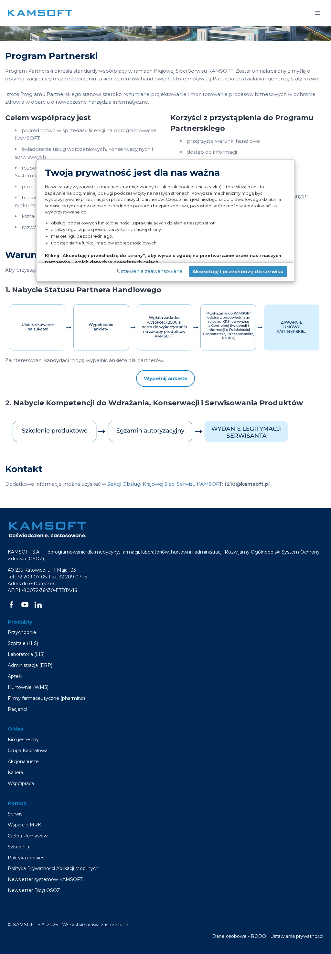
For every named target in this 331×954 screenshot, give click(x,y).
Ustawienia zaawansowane (150, 271)
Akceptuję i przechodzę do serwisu (237, 271)
